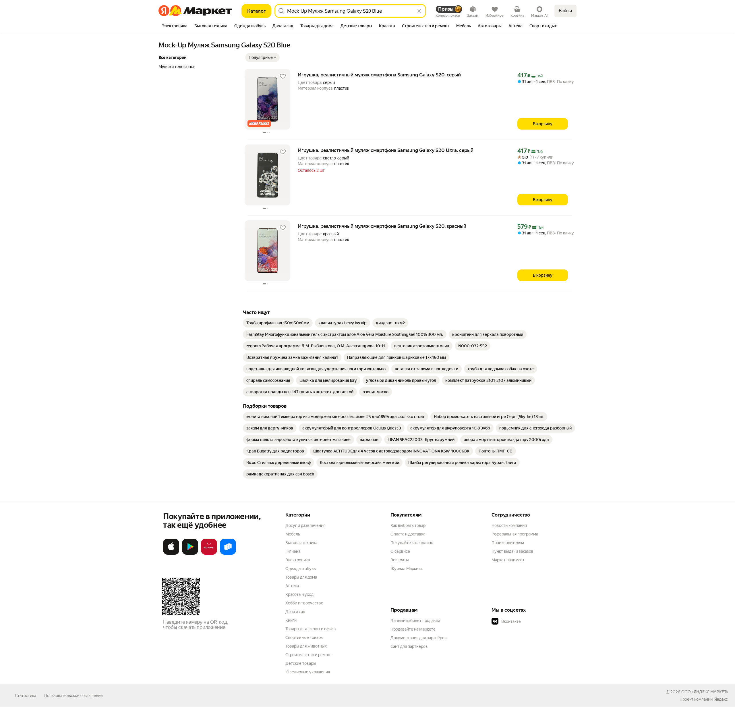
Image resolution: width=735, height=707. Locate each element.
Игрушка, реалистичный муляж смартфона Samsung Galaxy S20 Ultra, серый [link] (385, 150)
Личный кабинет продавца (415, 620)
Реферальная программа (515, 534)
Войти (565, 11)
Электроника (297, 560)
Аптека (292, 585)
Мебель (292, 534)
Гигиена (292, 551)
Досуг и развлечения (305, 525)
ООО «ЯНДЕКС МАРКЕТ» (704, 691)
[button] (262, 57)
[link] (278, 323)
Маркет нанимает (508, 560)
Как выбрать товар (407, 525)
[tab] (174, 26)
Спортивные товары (304, 637)
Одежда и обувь (300, 568)
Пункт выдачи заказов (512, 551)
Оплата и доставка (407, 534)
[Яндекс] (721, 699)
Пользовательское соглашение (73, 695)
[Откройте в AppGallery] (209, 554)
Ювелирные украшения (307, 672)
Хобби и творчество (304, 603)
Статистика (25, 695)
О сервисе (400, 551)
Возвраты (399, 560)
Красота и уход (299, 594)
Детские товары (300, 663)
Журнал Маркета (406, 568)
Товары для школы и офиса (310, 629)
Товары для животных (306, 646)
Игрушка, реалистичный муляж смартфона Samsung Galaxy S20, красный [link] (382, 226)
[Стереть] (419, 11)
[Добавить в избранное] (283, 76)
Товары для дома (301, 577)
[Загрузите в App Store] (171, 554)
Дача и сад (295, 611)
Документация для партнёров (418, 637)
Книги (291, 620)
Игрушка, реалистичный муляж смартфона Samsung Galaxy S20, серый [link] (379, 75)
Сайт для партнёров (409, 646)
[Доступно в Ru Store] (228, 554)
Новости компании (509, 525)
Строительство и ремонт (308, 654)
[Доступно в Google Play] (190, 554)
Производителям (508, 542)
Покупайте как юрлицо (411, 542)
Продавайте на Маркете (413, 629)
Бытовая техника (301, 542)
